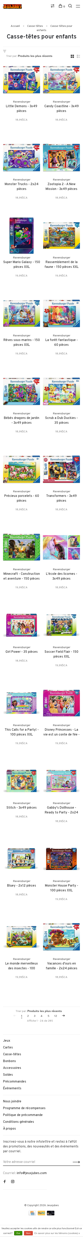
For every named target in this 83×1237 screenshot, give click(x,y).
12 (55, 1016)
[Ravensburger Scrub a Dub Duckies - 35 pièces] (61, 392)
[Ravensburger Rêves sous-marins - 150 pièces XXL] (21, 314)
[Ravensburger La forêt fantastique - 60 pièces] (61, 314)
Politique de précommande (23, 1115)
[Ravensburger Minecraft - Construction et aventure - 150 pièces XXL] (21, 548)
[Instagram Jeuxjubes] (12, 1182)
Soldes (8, 1075)
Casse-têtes (35, 26)
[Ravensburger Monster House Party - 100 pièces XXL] (61, 860)
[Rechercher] (70, 6)
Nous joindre (12, 1102)
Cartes (8, 1048)
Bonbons (9, 1061)
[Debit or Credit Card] (50, 1215)
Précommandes (14, 1082)
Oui (18, 1233)
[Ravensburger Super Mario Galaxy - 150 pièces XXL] (21, 236)
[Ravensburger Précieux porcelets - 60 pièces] (21, 470)
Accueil (15, 26)
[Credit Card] (33, 1215)
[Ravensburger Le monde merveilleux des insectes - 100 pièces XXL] (21, 938)
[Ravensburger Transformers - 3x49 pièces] (61, 470)
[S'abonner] (75, 1162)
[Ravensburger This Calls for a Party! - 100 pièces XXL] (21, 704)
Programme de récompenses (24, 1108)
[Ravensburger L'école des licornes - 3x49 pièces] (61, 548)
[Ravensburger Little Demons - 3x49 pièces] (21, 80)
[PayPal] (42, 1215)
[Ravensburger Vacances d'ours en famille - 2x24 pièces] (61, 938)
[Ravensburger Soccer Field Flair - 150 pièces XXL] (61, 626)
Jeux (6, 1041)
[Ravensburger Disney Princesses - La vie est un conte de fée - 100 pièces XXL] (61, 704)
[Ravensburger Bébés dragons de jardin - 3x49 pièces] (21, 392)
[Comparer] (53, 6)
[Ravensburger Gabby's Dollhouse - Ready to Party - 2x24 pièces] (61, 782)
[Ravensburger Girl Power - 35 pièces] (21, 626)
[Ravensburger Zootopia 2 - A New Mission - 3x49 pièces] (61, 158)
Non (28, 1233)
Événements (12, 1089)
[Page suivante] (63, 1016)
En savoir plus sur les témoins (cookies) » (57, 1233)
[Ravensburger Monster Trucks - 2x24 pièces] (21, 158)
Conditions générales (18, 1122)
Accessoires (12, 1068)
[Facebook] (4, 1182)
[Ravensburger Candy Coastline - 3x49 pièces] (61, 80)
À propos (9, 1129)
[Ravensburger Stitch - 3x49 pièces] (21, 782)
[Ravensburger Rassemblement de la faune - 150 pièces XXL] (61, 236)
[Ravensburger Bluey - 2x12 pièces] (21, 860)
